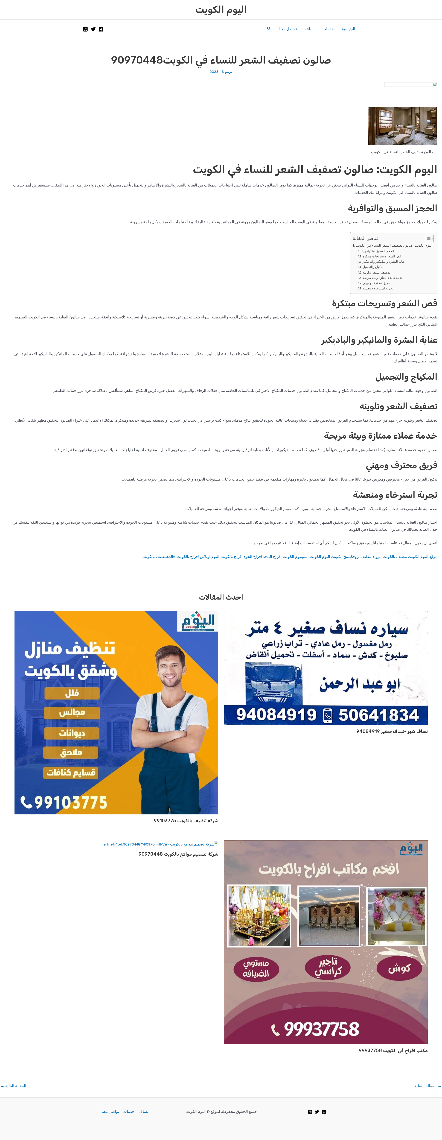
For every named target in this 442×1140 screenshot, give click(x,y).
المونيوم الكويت (295, 556)
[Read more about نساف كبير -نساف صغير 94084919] (326, 667)
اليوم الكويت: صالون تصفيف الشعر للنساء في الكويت (394, 245)
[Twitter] (93, 29)
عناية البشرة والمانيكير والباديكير (384, 261)
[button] (269, 29)
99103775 (165, 820)
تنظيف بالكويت (154, 556)
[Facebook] (101, 29)
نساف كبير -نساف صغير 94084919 (392, 731)
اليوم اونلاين (209, 556)
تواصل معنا (288, 28)
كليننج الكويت (341, 556)
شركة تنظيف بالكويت (197, 820)
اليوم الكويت (221, 9)
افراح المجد (272, 556)
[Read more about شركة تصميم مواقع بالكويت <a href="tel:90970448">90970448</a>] (160, 844)
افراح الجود (252, 556)
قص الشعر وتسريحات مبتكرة (382, 256)
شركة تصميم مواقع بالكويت (190, 854)
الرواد (377, 556)
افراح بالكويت (231, 556)
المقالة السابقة (427, 1086)
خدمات (328, 28)
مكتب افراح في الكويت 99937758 (393, 1050)
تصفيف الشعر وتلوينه (377, 272)
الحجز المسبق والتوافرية (378, 251)
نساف (310, 28)
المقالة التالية (13, 1086)
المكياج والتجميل (373, 267)
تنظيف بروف (362, 556)
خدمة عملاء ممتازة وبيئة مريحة (383, 278)
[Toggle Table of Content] (427, 238)
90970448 (137, 60)
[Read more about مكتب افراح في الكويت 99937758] (326, 941)
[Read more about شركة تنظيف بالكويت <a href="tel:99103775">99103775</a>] (116, 712)
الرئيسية (348, 28)
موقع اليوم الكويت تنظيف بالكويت (410, 556)
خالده (171, 556)
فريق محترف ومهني (376, 283)
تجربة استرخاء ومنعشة (378, 288)
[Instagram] (85, 29)
